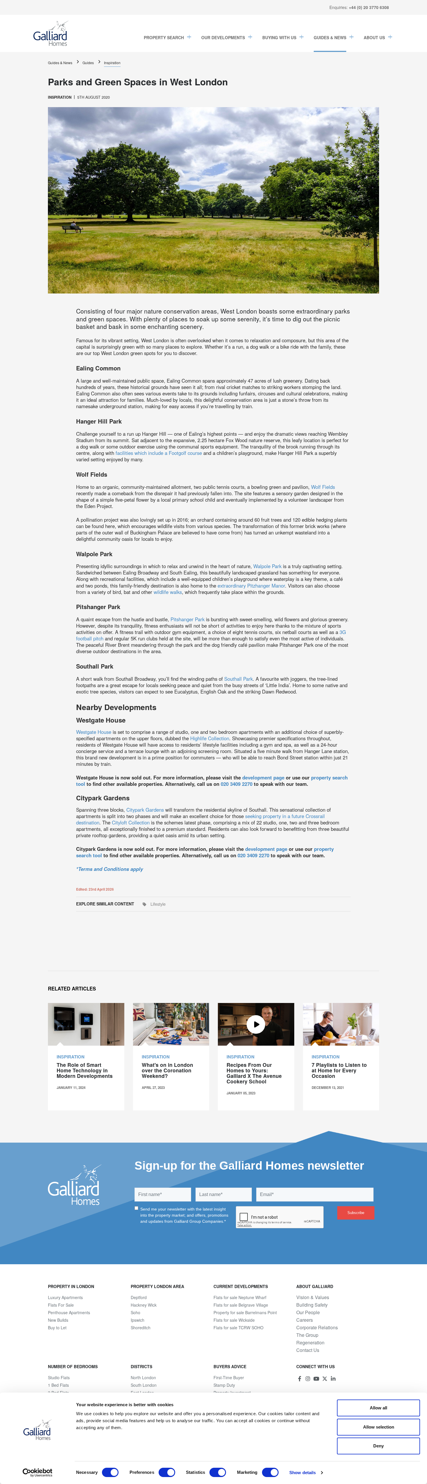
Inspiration (112, 62)
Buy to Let (57, 1327)
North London (143, 1377)
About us (374, 37)
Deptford (139, 1297)
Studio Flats (59, 1377)
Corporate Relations (317, 1327)
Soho (135, 1312)
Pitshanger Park (187, 619)
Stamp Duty (224, 1385)
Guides (88, 62)
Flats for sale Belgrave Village (241, 1305)
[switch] (167, 1472)
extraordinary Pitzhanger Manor (251, 585)
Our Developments (223, 37)
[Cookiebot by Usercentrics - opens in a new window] (37, 1472)
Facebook (299, 1378)
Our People (308, 1312)
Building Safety (312, 1305)
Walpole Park (267, 566)
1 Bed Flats (58, 1385)
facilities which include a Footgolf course (159, 452)
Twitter (325, 1378)
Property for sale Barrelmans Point (245, 1312)
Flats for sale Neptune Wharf (240, 1297)
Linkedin (333, 1378)
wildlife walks (168, 591)
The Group (307, 1335)
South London (144, 1385)
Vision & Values (312, 1297)
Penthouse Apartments (69, 1312)
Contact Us (307, 1350)
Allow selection (378, 1426)
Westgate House (93, 731)
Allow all (378, 1407)
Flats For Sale (61, 1305)
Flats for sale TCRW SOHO (238, 1327)
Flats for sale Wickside (234, 1320)
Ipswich (137, 1320)
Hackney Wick (144, 1305)
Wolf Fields (323, 486)
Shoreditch (140, 1327)
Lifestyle (158, 904)
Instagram (308, 1378)
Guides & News (330, 37)
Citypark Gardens (145, 809)
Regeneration (310, 1342)
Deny (378, 1445)
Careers (304, 1320)
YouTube (316, 1378)
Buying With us (279, 37)
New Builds (58, 1320)
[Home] (51, 33)
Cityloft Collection (131, 822)
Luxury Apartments (65, 1297)
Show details (302, 1472)
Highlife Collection (209, 738)
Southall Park (238, 678)
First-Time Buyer (229, 1377)
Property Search (164, 37)
